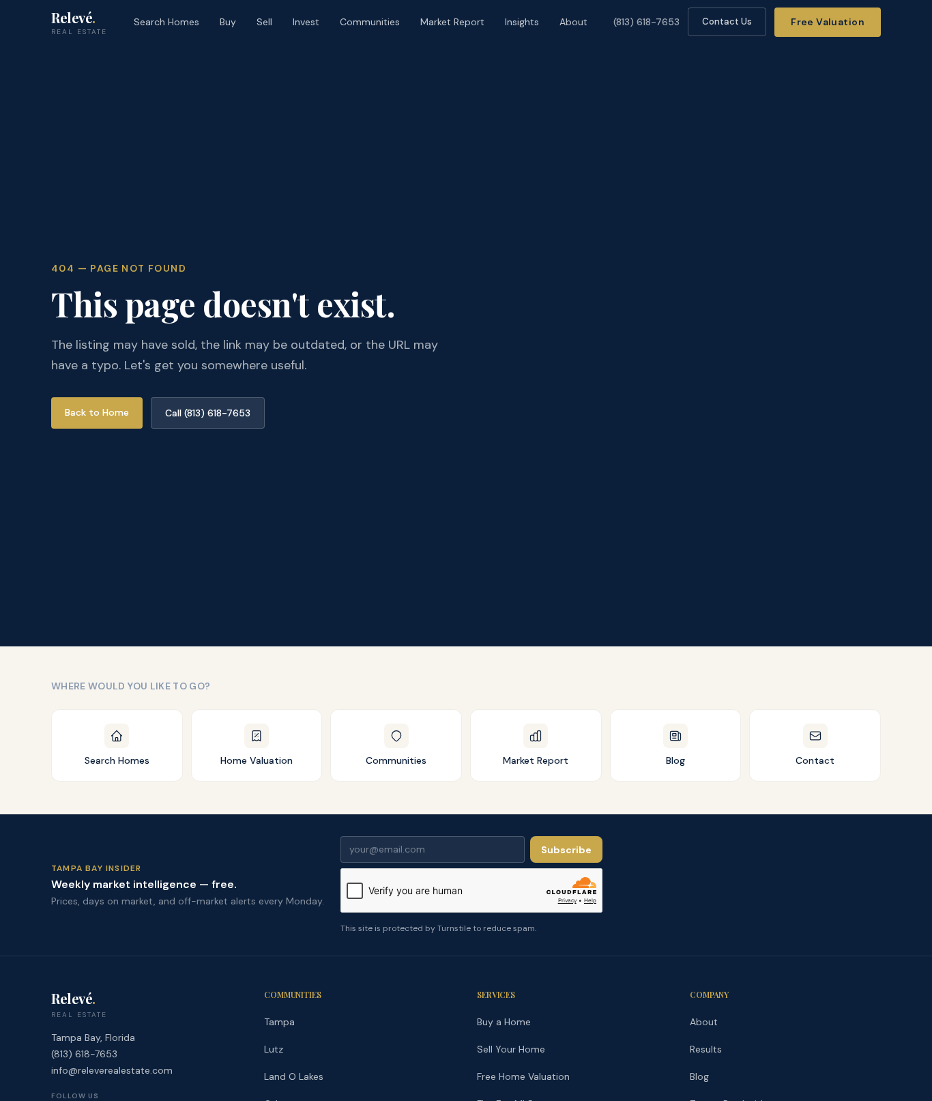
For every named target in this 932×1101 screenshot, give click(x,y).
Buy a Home (504, 1022)
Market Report (452, 22)
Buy (228, 22)
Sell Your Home (511, 1049)
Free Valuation (827, 22)
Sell (264, 22)
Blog (699, 1076)
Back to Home (97, 412)
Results (706, 1049)
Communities (370, 22)
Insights (522, 22)
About (573, 22)
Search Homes (166, 22)
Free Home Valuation (523, 1076)
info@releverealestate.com (112, 1070)
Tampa (279, 1022)
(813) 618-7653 (646, 22)
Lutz (273, 1049)
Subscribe (566, 850)
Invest (306, 22)
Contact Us (727, 21)
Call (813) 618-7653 (207, 413)
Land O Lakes (293, 1076)
